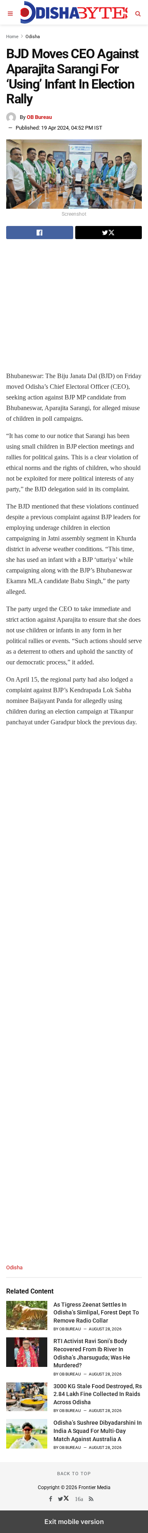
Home (12, 36)
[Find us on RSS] (92, 1499)
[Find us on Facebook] (51, 1499)
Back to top (74, 1473)
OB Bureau (39, 117)
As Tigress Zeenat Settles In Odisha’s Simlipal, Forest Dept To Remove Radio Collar (96, 1312)
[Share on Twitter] (108, 232)
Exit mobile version (74, 1521)
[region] (74, 303)
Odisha (32, 36)
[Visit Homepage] (74, 12)
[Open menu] (10, 12)
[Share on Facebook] (39, 232)
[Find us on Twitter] (64, 1499)
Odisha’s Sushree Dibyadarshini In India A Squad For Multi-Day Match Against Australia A (97, 1430)
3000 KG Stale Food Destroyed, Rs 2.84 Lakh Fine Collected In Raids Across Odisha (97, 1394)
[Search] (137, 12)
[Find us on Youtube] (79, 1499)
